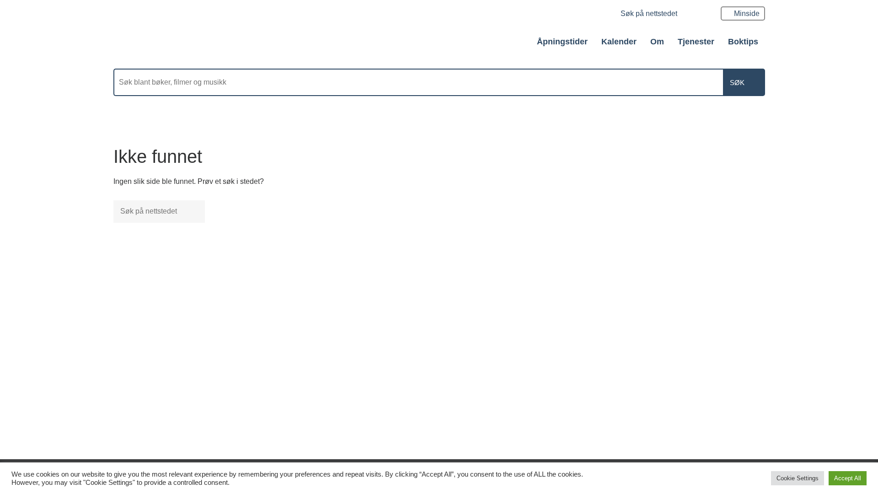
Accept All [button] (847, 478)
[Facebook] (601, 14)
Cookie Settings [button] (797, 478)
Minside (747, 13)
